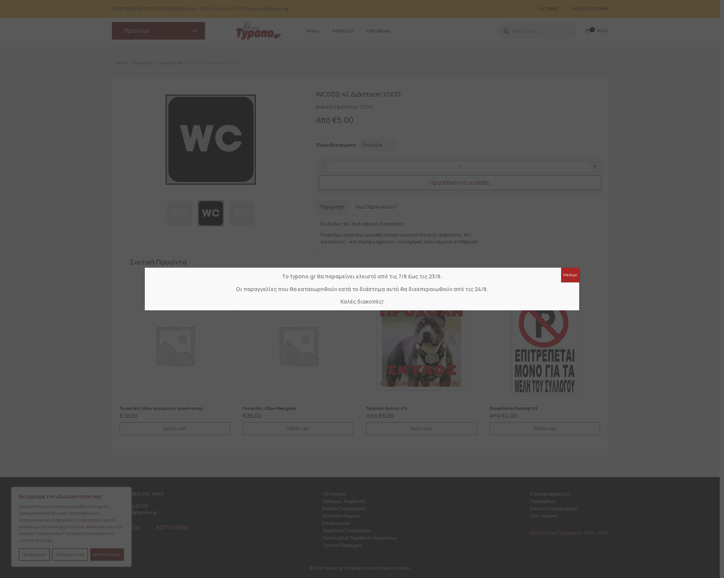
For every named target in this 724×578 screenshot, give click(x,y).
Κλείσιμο (570, 274)
